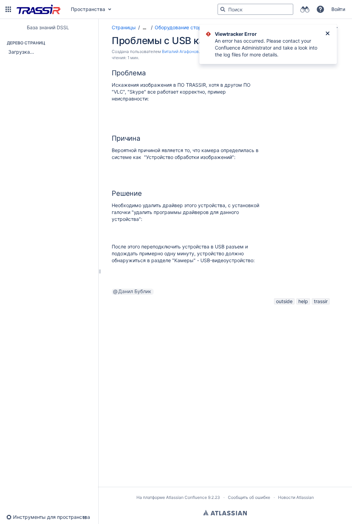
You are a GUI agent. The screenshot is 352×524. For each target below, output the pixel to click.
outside (284, 301)
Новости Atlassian (296, 497)
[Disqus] (221, 392)
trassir (321, 301)
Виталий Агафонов (180, 51)
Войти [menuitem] (338, 9)
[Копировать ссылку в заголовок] (148, 73)
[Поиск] (223, 9)
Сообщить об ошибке (249, 497)
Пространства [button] (88, 9)
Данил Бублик (134, 291)
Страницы (124, 27)
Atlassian (225, 512)
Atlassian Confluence (186, 497)
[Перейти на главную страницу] (38, 9)
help (303, 301)
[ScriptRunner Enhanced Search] (305, 9)
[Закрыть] (327, 34)
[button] (8, 9)
